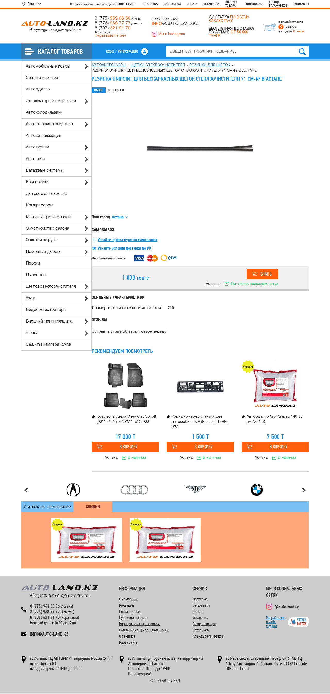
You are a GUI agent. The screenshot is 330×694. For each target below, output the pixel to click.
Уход (31, 298)
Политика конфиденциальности (143, 629)
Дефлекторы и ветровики (51, 101)
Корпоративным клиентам (139, 623)
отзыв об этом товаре (131, 331)
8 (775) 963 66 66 (45, 606)
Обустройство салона (47, 228)
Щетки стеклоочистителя (51, 286)
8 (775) (112, 18)
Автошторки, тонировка (49, 124)
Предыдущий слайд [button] (26, 490)
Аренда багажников (278, 4)
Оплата (192, 3)
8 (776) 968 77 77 (45, 611)
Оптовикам (254, 3)
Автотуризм (37, 147)
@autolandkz (286, 606)
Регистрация (128, 51)
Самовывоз (172, 3)
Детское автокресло (46, 194)
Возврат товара (231, 4)
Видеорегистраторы (46, 310)
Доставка (151, 3)
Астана (32, 3)
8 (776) (112, 23)
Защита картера (42, 78)
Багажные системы (44, 170)
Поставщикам (130, 611)
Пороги (33, 263)
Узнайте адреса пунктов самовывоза (127, 240)
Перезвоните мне (110, 35)
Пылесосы (36, 275)
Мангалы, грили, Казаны (48, 217)
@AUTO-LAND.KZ (175, 24)
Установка (211, 3)
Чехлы (32, 333)
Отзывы (116, 90)
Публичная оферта (133, 617)
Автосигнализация (43, 136)
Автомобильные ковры (48, 66)
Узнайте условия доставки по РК (124, 248)
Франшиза (127, 636)
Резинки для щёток (209, 65)
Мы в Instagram (171, 34)
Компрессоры (39, 205)
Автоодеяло (38, 89)
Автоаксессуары (109, 65)
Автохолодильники (44, 112)
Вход (110, 51)
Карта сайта (128, 642)
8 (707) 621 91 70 (45, 617)
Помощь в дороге (43, 252)
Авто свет (36, 159)
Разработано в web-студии (275, 622)
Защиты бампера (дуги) (48, 344)
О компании (128, 599)
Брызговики (37, 182)
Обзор (98, 90)
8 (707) (112, 28)
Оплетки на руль (41, 240)
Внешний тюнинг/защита (49, 321)
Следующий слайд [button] (304, 490)
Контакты (301, 3)
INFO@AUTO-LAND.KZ (49, 634)
